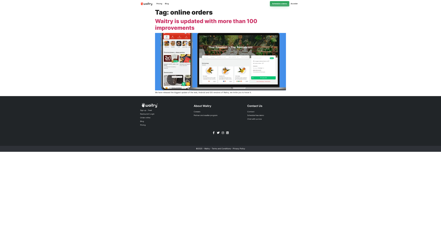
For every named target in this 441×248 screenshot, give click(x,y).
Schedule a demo (279, 4)
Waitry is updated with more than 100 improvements (206, 24)
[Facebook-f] (213, 132)
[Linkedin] (227, 132)
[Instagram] (222, 132)
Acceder (294, 4)
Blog (167, 4)
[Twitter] (218, 132)
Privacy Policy (239, 148)
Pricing (159, 4)
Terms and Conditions (221, 148)
